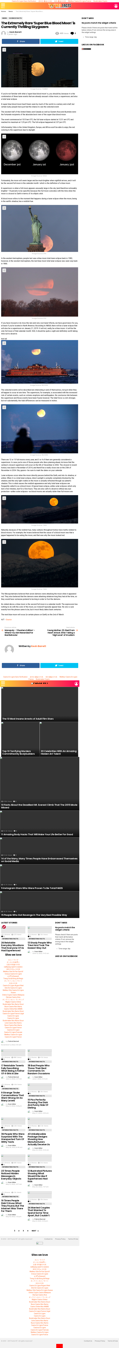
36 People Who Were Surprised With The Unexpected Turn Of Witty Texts (12, 1138)
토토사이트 (13, 983)
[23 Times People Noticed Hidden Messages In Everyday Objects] (13, 1161)
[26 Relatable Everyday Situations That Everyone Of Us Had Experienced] (13, 933)
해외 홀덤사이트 (51, 677)
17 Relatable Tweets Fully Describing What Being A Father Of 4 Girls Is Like (13, 1069)
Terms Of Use (73, 1239)
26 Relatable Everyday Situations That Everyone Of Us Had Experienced (12, 946)
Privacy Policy (60, 1239)
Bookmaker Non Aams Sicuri (13, 1004)
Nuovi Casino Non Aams (13, 1006)
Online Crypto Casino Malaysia (13, 995)
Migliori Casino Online (13, 1002)
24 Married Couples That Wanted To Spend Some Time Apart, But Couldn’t (39, 1211)
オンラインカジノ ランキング (13, 999)
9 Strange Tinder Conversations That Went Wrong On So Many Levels (12, 1096)
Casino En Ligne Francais (13, 1032)
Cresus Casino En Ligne (13, 974)
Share (4, 50)
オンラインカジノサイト (13, 981)
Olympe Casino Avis (13, 997)
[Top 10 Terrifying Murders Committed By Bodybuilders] (20, 739)
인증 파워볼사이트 (13, 964)
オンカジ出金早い (13, 962)
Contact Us (48, 1239)
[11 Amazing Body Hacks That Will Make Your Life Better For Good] (39, 824)
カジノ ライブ (13, 960)
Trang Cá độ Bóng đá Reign (13, 978)
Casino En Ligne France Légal (13, 1013)
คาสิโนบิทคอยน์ (13, 976)
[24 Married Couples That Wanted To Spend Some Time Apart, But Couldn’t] (40, 1198)
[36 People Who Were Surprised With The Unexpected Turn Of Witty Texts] (13, 1124)
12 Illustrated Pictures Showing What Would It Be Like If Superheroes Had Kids (40, 1176)
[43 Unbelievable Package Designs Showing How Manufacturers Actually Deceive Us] (40, 1124)
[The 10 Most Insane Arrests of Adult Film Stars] (39, 704)
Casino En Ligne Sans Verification (15, 677)
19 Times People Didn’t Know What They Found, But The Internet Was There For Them (12, 1206)
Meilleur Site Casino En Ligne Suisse (40, 1290)
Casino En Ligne (13, 1016)
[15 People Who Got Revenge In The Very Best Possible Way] (39, 904)
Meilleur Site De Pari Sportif (13, 971)
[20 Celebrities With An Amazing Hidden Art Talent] (59, 739)
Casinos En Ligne (13, 1030)
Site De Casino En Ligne (13, 988)
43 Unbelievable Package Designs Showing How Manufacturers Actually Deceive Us (39, 1139)
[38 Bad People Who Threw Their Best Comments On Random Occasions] (40, 1056)
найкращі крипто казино (13, 967)
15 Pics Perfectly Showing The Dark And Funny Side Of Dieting (38, 1103)
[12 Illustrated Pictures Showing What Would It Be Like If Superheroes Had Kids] (40, 1161)
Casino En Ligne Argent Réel (13, 985)
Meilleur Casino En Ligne (13, 1034)
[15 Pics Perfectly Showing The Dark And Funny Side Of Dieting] (40, 1090)
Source (9, 619)
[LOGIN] (116, 6)
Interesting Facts (10, 939)
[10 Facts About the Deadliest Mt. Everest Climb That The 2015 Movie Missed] (39, 784)
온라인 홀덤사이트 (36, 677)
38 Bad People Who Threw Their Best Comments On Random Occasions (39, 1069)
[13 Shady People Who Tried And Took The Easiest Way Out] (40, 933)
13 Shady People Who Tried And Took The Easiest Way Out (40, 945)
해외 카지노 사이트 (13, 969)
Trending (4, 927)
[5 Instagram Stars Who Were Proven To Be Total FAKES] (39, 877)
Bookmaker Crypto (43, 679)
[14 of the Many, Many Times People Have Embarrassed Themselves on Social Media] (39, 850)
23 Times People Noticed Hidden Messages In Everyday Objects (11, 1174)
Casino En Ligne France (13, 1027)
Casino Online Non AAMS (13, 1009)
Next (34, 1231)
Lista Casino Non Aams (13, 1023)
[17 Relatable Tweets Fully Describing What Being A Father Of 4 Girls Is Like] (13, 1056)
